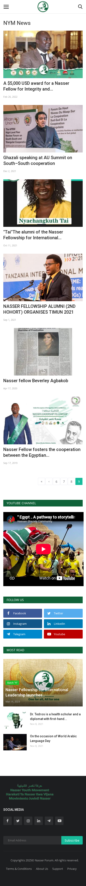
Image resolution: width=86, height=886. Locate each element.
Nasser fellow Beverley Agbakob (35, 380)
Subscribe (72, 840)
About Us (42, 869)
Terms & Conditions (19, 869)
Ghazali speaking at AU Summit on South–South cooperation (37, 160)
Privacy (72, 869)
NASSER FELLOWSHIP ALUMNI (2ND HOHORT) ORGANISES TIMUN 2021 (39, 309)
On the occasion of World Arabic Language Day (53, 738)
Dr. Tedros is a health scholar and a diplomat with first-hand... (55, 716)
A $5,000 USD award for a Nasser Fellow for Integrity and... (36, 86)
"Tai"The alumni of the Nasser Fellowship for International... (33, 234)
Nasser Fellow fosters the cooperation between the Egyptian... (41, 452)
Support (57, 869)
